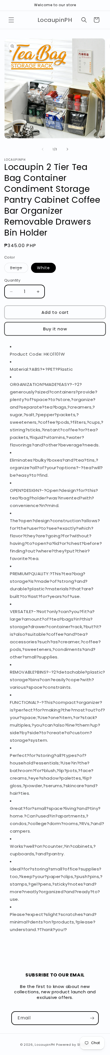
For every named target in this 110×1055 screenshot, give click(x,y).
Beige (19, 269)
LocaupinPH (45, 1044)
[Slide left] (42, 149)
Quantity (12, 280)
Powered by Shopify (73, 1044)
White (43, 268)
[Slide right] (67, 149)
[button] (11, 20)
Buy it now (55, 329)
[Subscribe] (92, 1018)
